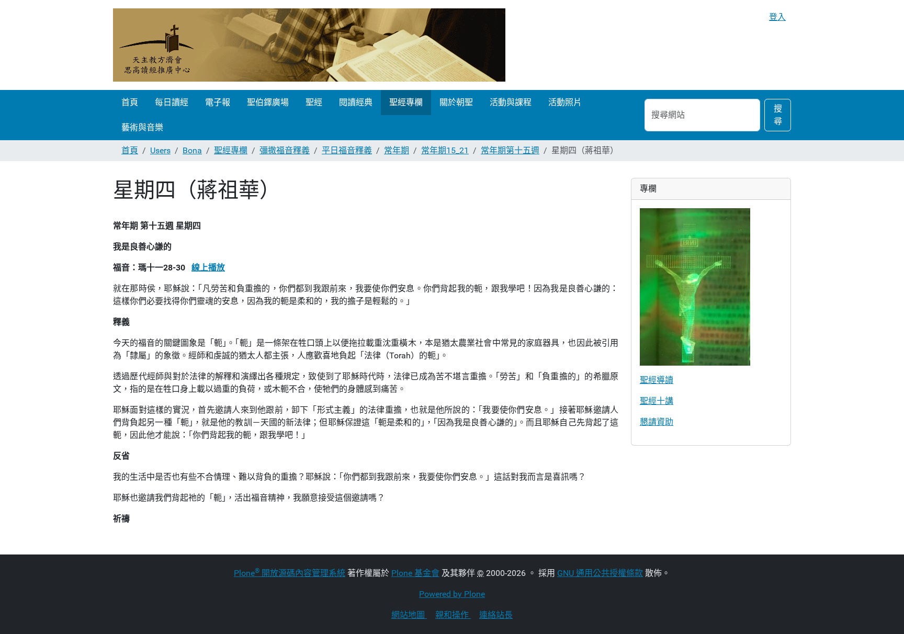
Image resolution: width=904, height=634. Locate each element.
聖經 (314, 102)
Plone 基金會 (415, 573)
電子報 (217, 102)
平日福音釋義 (347, 150)
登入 (777, 17)
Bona (192, 150)
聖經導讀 (656, 380)
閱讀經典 (355, 102)
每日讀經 (171, 102)
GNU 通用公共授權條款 (600, 573)
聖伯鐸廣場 (268, 102)
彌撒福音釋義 (284, 150)
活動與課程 (511, 102)
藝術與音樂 (142, 127)
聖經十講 (656, 401)
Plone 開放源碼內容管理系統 (289, 573)
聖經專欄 (406, 102)
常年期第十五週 (510, 150)
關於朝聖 (456, 102)
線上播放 (208, 268)
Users (160, 150)
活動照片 (565, 102)
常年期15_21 (445, 150)
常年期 (396, 150)
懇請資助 (656, 422)
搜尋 (778, 115)
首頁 (129, 102)
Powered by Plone (452, 594)
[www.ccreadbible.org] (309, 45)
